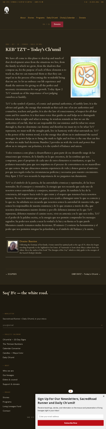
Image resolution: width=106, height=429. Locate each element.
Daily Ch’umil (52, 18)
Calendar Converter (12, 348)
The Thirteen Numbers (13, 344)
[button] (71, 401)
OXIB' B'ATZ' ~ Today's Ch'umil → (86, 274)
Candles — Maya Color (13, 353)
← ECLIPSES (11, 274)
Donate (82, 18)
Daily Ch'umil (8, 357)
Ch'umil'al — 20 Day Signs (14, 339)
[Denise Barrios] (13, 246)
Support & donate (11, 384)
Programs (40, 18)
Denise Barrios (28, 241)
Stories (31, 18)
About (23, 18)
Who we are (8, 371)
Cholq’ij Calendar (67, 18)
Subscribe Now (70, 423)
